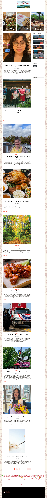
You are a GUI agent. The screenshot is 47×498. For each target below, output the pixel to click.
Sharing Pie (22, 9)
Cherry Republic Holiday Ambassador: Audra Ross (17, 156)
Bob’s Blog (17, 9)
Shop (30, 9)
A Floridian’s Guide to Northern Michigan (17, 247)
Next (28, 469)
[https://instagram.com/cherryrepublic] (7, 492)
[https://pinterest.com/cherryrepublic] (9, 492)
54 (19, 469)
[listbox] (23, 21)
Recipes (27, 9)
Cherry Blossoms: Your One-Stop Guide (17, 456)
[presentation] (4, 21)
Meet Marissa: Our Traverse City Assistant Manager (17, 66)
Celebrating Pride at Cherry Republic (17, 372)
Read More (4, 75)
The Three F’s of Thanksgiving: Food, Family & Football (17, 202)
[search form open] (43, 4)
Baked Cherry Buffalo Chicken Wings (17, 291)
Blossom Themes (33, 496)
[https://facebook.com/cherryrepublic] (4, 492)
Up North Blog (17, 109)
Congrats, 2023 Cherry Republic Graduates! (17, 417)
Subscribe (35, 66)
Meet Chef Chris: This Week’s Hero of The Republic (17, 111)
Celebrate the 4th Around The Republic (17, 335)
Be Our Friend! (24, 484)
